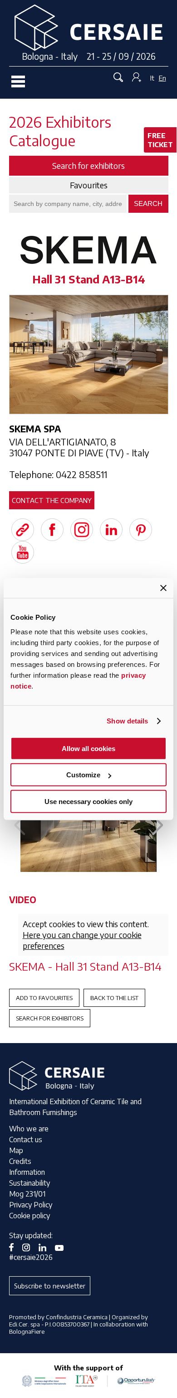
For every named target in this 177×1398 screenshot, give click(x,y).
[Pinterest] (140, 529)
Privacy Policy (30, 1204)
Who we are (29, 1128)
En (162, 78)
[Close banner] (163, 588)
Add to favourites (44, 997)
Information (27, 1172)
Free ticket (160, 139)
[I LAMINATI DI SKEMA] (88, 821)
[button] (158, 825)
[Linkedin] (111, 529)
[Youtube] (22, 552)
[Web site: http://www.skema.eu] (22, 529)
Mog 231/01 (27, 1193)
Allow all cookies (88, 748)
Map (16, 1150)
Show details (127, 721)
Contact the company (52, 500)
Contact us (25, 1139)
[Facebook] (52, 529)
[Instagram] (81, 529)
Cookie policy (29, 1215)
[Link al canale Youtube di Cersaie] (62, 1246)
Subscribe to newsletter (49, 1286)
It (152, 78)
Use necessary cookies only (88, 801)
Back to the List (114, 997)
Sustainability (29, 1182)
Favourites (89, 185)
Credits (20, 1161)
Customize (83, 775)
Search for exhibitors (50, 1018)
